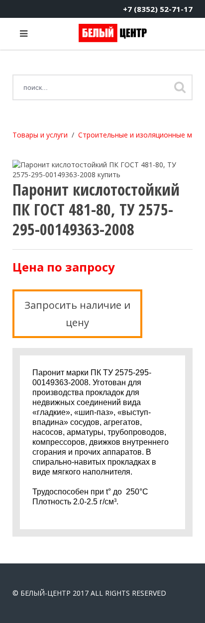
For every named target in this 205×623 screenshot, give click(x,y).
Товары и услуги (40, 134)
